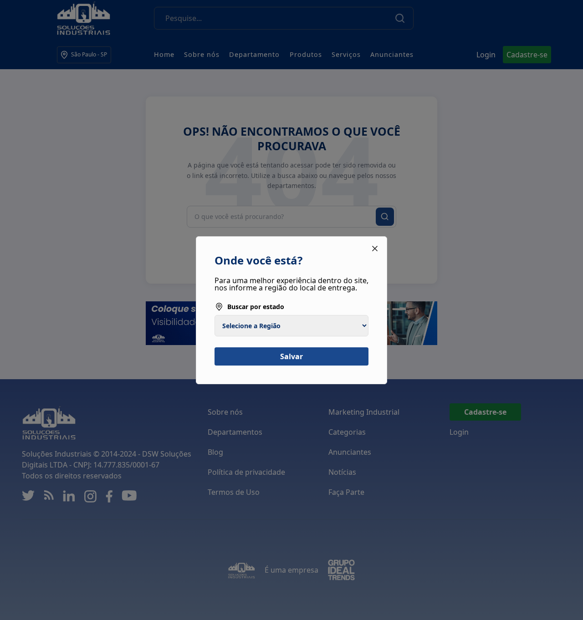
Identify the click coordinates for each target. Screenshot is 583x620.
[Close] (374, 248)
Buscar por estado (255, 306)
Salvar (291, 356)
